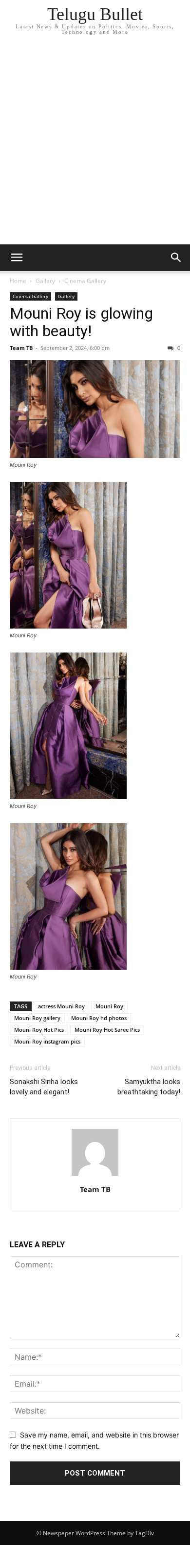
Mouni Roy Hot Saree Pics (107, 1029)
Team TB (21, 347)
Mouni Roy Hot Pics (39, 1029)
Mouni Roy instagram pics (47, 1041)
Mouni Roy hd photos (99, 1018)
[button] (16, 257)
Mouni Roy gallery (37, 1018)
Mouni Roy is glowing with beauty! (81, 322)
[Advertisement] (95, 144)
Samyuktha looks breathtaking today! (148, 1086)
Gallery (45, 281)
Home (18, 281)
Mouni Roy (109, 1006)
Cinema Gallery (85, 281)
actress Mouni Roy (61, 1006)
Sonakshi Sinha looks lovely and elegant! (44, 1086)
